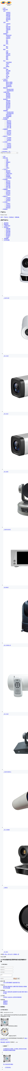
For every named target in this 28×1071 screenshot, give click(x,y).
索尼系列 (5, 80)
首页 (4, 8)
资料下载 (8, 126)
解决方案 (5, 9)
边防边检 (8, 18)
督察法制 (8, 15)
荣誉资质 (8, 147)
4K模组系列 (9, 86)
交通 (4, 22)
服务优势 (8, 122)
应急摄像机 (8, 116)
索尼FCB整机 (9, 83)
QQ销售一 (11, 1048)
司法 (4, 60)
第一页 (4, 954)
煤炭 (7, 58)
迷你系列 (8, 102)
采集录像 (8, 103)
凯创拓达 (5, 99)
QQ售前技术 (6, 1048)
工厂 (7, 39)
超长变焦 (8, 97)
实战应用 (8, 13)
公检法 (7, 63)
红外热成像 (6, 117)
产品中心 (5, 79)
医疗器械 (8, 70)
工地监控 (8, 36)
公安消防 (8, 16)
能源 (4, 49)
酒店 (7, 40)
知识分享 (8, 133)
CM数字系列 (6, 92)
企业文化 (8, 144)
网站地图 (3, 1042)
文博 (7, 75)
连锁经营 (8, 38)
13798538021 (5, 151)
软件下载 (8, 127)
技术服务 (5, 119)
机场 (7, 31)
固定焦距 (8, 93)
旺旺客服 (9, 1050)
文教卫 (5, 68)
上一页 (7, 954)
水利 (7, 50)
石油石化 (8, 55)
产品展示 (8, 134)
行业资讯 (8, 139)
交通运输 (8, 29)
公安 (4, 11)
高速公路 (8, 28)
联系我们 (5, 149)
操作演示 (8, 132)
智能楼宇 (5, 33)
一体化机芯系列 (10, 89)
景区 (7, 42)
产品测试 (8, 130)
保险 (7, 48)
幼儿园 (7, 76)
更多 (7, 21)
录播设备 (8, 100)
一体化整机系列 (10, 90)
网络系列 (5, 87)
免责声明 (7, 1042)
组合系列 (8, 106)
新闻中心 (5, 136)
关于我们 (5, 142)
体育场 (7, 73)
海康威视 (5, 110)
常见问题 (8, 124)
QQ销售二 (16, 1048)
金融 (4, 45)
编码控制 (8, 105)
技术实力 (8, 120)
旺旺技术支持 (22, 1048)
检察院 (7, 66)
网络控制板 (8, 114)
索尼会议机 (8, 85)
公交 (7, 25)
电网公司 (8, 53)
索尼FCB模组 (9, 82)
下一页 (13, 954)
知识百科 (8, 140)
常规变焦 (8, 96)
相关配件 (8, 107)
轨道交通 (8, 26)
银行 (7, 46)
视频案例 (5, 129)
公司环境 (8, 146)
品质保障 (8, 123)
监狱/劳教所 (9, 62)
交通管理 (8, 23)
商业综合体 (8, 35)
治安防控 (8, 12)
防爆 (7, 52)
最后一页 (17, 954)
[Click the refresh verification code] (15, 978)
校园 (7, 69)
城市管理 (8, 19)
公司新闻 (8, 137)
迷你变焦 (8, 95)
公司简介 (8, 143)
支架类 (7, 237)
